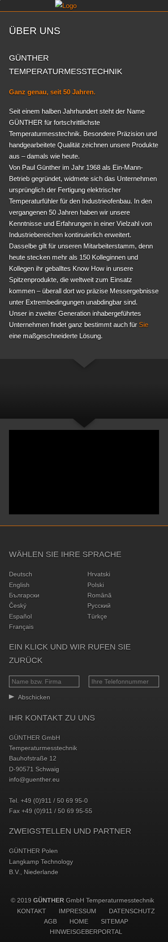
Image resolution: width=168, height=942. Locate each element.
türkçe (97, 616)
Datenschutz (132, 911)
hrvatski (98, 574)
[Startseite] (84, 5)
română (99, 595)
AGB (50, 921)
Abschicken (34, 697)
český (17, 605)
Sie (143, 324)
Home (78, 921)
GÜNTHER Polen (33, 850)
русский (99, 605)
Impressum (77, 911)
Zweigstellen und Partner (70, 831)
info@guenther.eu (34, 779)
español (20, 616)
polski (95, 584)
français (21, 626)
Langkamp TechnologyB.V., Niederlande (41, 867)
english (19, 584)
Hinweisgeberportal (86, 931)
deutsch (20, 574)
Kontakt (31, 911)
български (24, 595)
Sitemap (114, 921)
